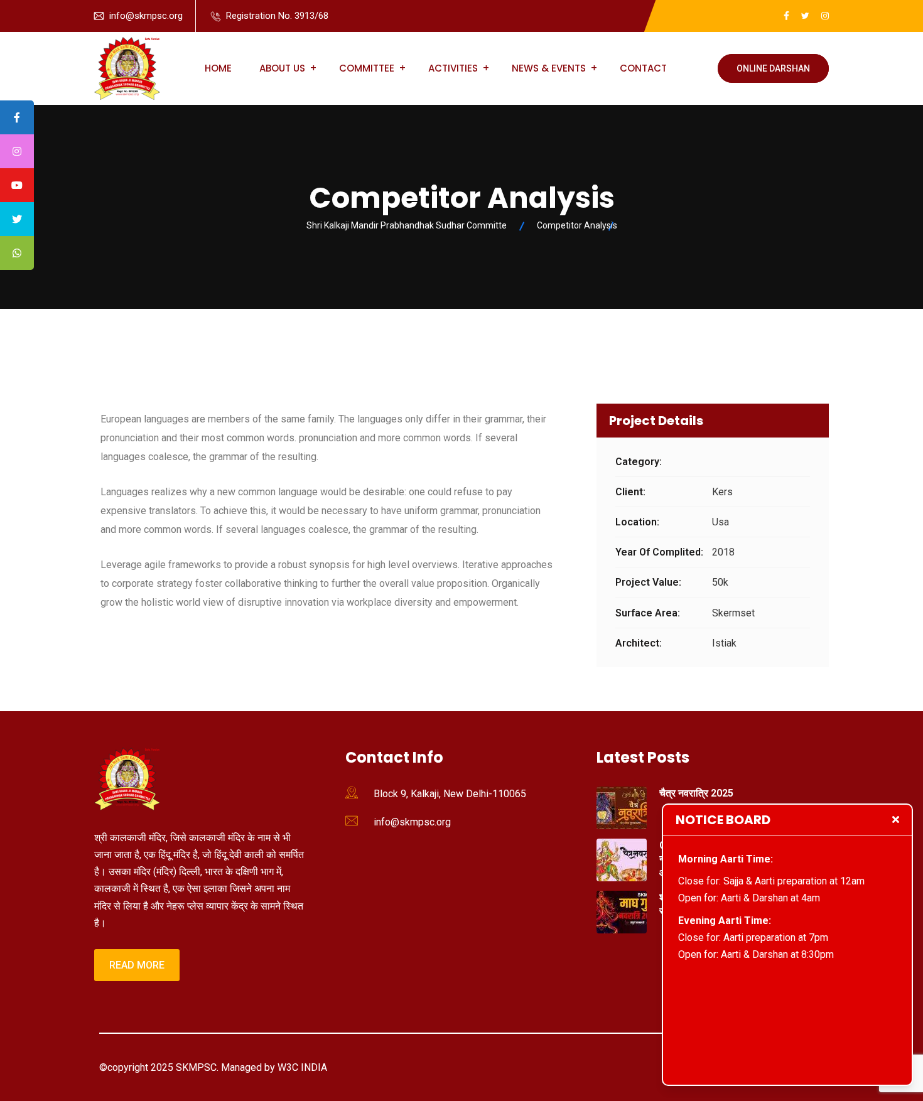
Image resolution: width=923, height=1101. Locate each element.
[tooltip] (17, 117)
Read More (137, 965)
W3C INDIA (301, 1067)
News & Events (549, 68)
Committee (366, 68)
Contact (643, 68)
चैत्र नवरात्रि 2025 (696, 793)
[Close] (895, 819)
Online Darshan (773, 68)
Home (218, 68)
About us (282, 68)
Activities (453, 68)
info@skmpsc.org (146, 15)
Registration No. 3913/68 (277, 15)
